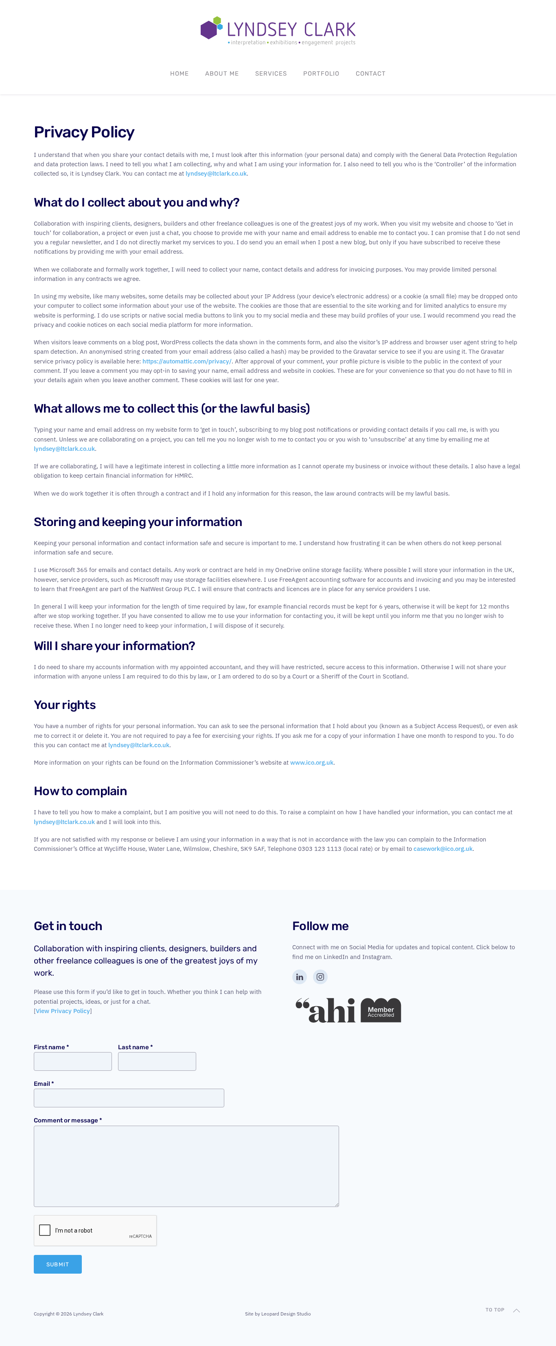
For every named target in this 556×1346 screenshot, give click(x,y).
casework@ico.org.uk (443, 848)
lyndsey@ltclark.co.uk (216, 173)
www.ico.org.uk (311, 762)
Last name (135, 1047)
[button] (516, 1311)
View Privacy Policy (63, 1011)
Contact (371, 73)
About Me (222, 73)
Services (271, 73)
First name (51, 1047)
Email (44, 1083)
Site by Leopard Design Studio (278, 1314)
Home (179, 73)
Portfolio (321, 73)
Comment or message (68, 1120)
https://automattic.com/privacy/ (187, 361)
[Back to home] (278, 31)
